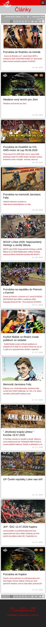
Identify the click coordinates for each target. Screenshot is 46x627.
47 (36, 21)
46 (32, 21)
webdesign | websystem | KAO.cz (23, 615)
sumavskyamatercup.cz (24, 610)
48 (40, 21)
